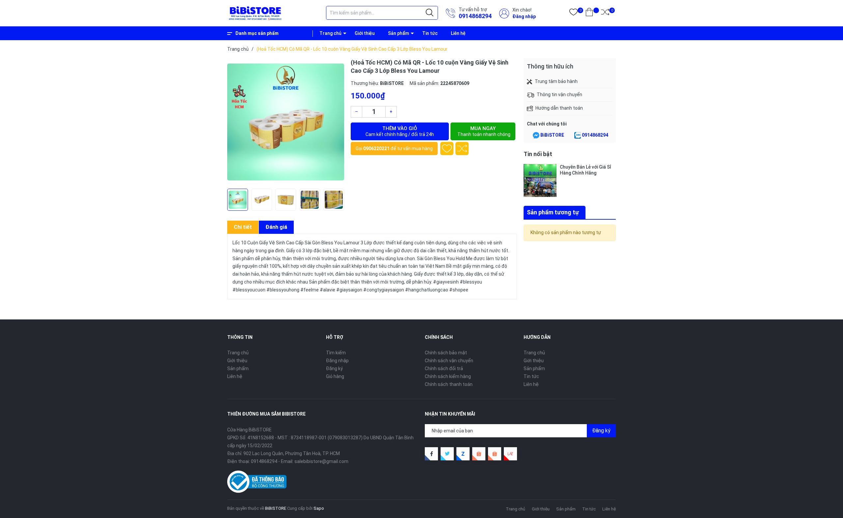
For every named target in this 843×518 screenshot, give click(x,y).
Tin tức (430, 33)
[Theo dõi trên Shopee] (478, 453)
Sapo (318, 508)
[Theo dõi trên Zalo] (463, 453)
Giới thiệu (365, 33)
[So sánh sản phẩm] (605, 13)
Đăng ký (334, 368)
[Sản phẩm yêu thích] (573, 13)
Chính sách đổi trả (444, 368)
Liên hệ (458, 33)
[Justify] (429, 12)
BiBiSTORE (552, 135)
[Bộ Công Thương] (256, 481)
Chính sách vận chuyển (449, 360)
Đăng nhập (524, 16)
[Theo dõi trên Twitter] (447, 453)
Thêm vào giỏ (400, 131)
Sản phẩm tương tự (553, 212)
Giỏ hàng (335, 376)
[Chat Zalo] (577, 135)
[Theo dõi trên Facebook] (431, 453)
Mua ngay (483, 131)
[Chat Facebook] (536, 135)
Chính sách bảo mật (446, 352)
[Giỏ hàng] (589, 13)
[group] (285, 121)
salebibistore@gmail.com (321, 461)
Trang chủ (330, 33)
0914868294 (475, 16)
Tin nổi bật (538, 153)
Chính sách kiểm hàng (448, 376)
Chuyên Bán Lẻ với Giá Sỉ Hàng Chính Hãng (585, 170)
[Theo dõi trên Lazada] (510, 453)
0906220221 (376, 148)
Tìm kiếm (336, 352)
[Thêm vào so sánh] (462, 148)
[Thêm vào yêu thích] (446, 148)
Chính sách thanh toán (449, 384)
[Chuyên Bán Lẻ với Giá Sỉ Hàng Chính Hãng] (540, 180)
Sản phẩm (398, 33)
